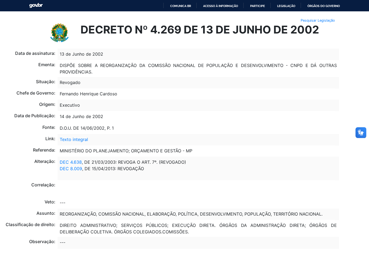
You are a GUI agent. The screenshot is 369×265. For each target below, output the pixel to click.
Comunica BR (180, 6)
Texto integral (74, 139)
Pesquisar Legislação (318, 20)
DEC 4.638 (71, 162)
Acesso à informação (220, 6)
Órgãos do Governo (323, 6)
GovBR (36, 5)
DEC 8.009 (71, 168)
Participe (257, 6)
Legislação (286, 6)
